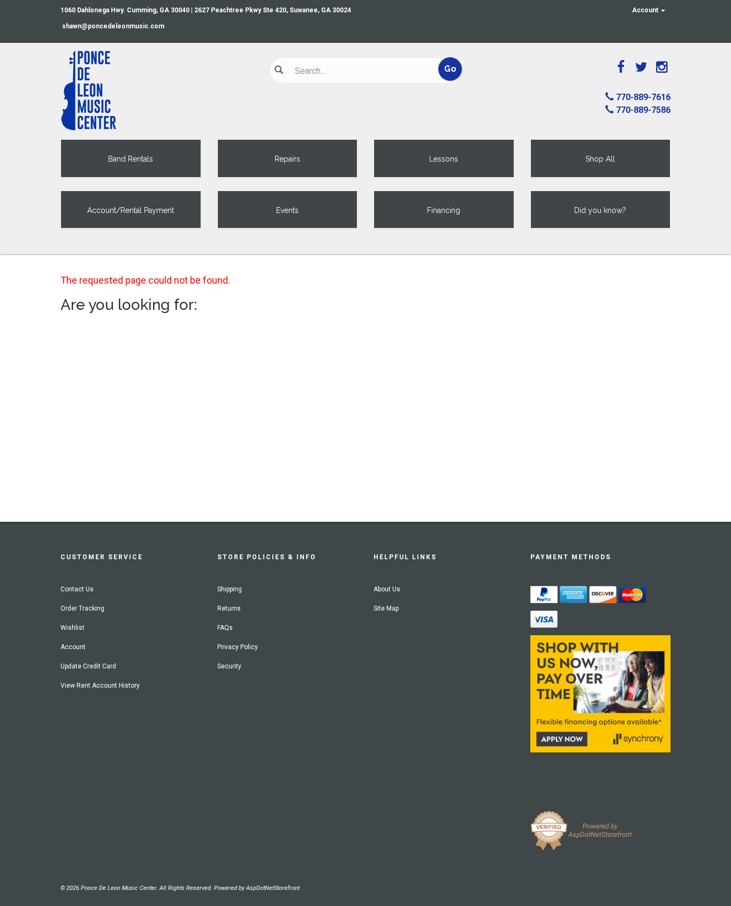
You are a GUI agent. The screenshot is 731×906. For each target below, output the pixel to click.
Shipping (229, 589)
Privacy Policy (237, 647)
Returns (229, 608)
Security (229, 666)
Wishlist (72, 627)
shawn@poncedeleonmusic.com (113, 26)
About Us (387, 589)
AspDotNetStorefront (273, 888)
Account (646, 10)
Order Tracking (82, 608)
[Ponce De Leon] (156, 91)
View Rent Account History (100, 685)
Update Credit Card (88, 666)
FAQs (225, 627)
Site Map (386, 608)
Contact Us (77, 589)
